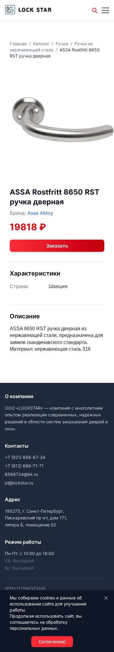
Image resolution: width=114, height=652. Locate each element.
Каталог (41, 43)
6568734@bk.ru (21, 474)
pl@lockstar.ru (19, 482)
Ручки (62, 43)
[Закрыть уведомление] (106, 597)
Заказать (57, 246)
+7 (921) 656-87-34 (25, 457)
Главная (18, 43)
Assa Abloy (40, 213)
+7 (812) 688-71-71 (24, 465)
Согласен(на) (52, 641)
